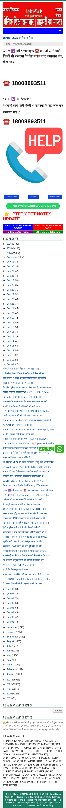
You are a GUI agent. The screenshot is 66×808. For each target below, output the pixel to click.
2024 (9, 253)
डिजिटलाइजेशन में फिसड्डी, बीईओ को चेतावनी (22, 397)
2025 (9, 248)
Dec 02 (11, 617)
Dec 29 (11, 271)
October (11, 632)
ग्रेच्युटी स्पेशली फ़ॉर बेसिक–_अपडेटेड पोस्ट (21, 368)
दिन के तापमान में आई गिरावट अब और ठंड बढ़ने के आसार (26, 522)
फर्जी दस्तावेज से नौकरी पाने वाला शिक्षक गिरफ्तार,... (24, 415)
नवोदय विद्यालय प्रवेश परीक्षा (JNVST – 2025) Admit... (27, 392)
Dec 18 (11, 322)
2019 (9, 698)
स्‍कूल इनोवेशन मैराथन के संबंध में (16, 457)
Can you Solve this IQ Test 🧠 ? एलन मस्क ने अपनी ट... (29, 443)
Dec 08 (11, 589)
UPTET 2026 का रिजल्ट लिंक (18, 37)
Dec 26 (11, 285)
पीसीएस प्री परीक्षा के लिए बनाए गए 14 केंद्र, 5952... (25, 536)
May (9, 655)
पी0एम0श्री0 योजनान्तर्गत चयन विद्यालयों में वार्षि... (23, 448)
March (10, 664)
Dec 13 (11, 345)
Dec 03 (11, 612)
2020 (9, 693)
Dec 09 (11, 364)
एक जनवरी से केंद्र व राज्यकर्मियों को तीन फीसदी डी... (25, 378)
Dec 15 (11, 336)
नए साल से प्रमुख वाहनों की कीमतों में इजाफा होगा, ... (25, 560)
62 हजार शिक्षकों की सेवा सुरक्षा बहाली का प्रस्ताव (23, 583)
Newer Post (12, 197)
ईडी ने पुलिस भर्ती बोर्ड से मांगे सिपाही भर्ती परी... (22, 527)
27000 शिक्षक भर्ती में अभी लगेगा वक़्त (18, 434)
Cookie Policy (48, 805)
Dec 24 (11, 294)
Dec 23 (11, 299)
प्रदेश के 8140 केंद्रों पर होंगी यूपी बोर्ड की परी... (23, 546)
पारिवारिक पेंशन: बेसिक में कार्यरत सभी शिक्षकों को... (24, 373)
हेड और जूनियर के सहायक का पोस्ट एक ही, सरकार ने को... (28, 387)
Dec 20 (11, 313)
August (11, 641)
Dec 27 (11, 280)
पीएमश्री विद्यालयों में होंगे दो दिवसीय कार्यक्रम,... (23, 504)
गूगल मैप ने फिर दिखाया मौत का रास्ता (18, 565)
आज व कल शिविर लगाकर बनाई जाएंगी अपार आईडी (24, 518)
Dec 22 (11, 303)
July (9, 646)
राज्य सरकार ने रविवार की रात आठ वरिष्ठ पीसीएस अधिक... (27, 574)
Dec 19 (11, 317)
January (11, 674)
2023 (9, 679)
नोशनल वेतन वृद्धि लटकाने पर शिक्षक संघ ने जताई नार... (26, 513)
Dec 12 (11, 350)
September (12, 636)
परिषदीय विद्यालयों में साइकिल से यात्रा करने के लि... (25, 551)
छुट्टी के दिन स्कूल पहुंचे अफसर (16, 569)
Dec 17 (11, 327)
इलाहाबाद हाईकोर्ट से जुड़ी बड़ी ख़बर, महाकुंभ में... (23, 481)
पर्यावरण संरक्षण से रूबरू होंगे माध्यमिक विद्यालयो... (23, 499)
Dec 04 (11, 608)
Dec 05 (11, 603)
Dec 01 (11, 622)
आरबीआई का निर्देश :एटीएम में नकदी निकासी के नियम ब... (27, 555)
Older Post (54, 197)
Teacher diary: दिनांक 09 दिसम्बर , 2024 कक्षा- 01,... (27, 485)
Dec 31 (11, 261)
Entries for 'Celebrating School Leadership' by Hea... (29, 429)
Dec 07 (11, 593)
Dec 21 (11, 308)
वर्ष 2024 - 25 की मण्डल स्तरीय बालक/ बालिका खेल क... (27, 467)
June (9, 650)
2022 (9, 684)
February (11, 669)
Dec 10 (11, 360)
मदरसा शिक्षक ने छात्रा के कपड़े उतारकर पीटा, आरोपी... (26, 579)
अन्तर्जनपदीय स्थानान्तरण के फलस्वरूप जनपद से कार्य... (26, 401)
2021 (9, 689)
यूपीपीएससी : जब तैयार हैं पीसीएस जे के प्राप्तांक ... (24, 541)
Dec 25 (11, 289)
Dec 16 (11, 331)
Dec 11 (10, 355)
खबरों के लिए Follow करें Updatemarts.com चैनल (34, 206)
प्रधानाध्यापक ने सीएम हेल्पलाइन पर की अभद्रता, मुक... (26, 495)
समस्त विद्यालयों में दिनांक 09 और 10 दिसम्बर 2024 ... (26, 438)
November (12, 627)
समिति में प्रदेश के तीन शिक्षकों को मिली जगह (21, 406)
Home (33, 197)
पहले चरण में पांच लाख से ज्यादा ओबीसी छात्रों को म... (25, 532)
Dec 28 (11, 276)
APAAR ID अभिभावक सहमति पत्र (18, 424)
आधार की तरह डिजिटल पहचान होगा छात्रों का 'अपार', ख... (27, 471)
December (12, 257)
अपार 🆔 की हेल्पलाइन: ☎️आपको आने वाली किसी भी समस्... (29, 490)
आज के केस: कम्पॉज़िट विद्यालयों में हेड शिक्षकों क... (24, 476)
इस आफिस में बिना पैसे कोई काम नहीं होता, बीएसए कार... (26, 452)
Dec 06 (11, 598)
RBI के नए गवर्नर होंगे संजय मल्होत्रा (18, 383)
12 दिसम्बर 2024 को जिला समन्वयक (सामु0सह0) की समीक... (29, 462)
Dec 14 (11, 341)
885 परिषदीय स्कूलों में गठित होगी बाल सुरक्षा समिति (24, 508)
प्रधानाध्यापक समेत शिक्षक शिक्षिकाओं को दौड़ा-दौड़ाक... (26, 410)
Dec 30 (11, 266)
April (9, 660)
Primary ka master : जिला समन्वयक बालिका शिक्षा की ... (28, 420)
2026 (9, 244)
